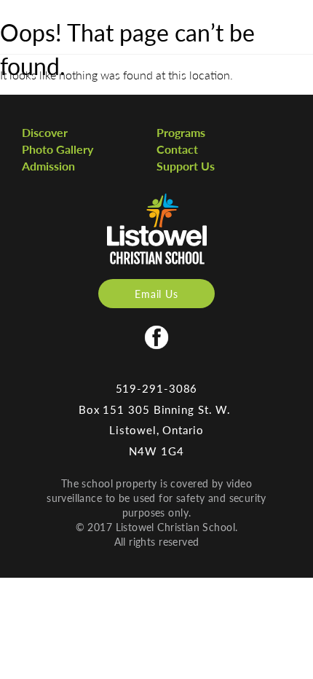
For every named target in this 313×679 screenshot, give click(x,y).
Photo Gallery (57, 149)
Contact (177, 149)
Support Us (185, 165)
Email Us (156, 293)
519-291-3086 (157, 388)
